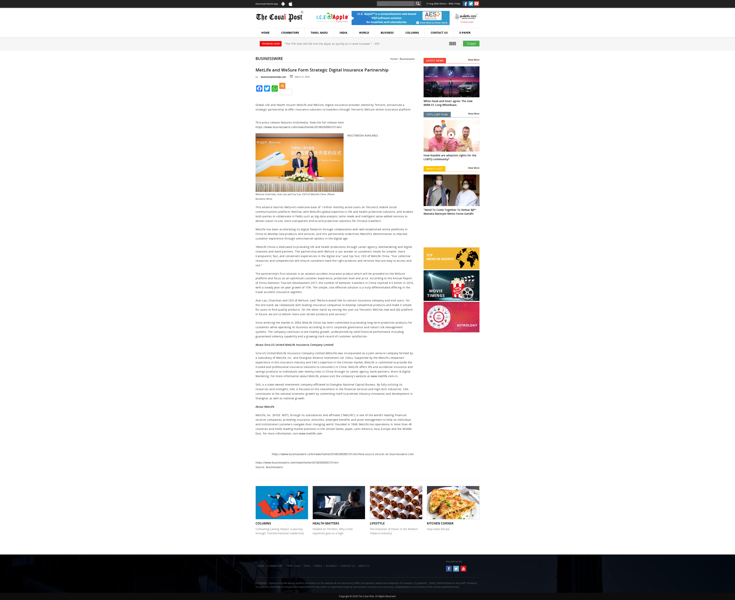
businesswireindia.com (273, 77)
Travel (471, 43)
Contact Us (439, 32)
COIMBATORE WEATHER (452, 233)
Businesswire (407, 59)
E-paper (464, 32)
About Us (364, 566)
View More (473, 59)
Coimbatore (290, 32)
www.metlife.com (310, 433)
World (364, 32)
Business (387, 32)
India (343, 32)
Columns (412, 32)
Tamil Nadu (319, 32)
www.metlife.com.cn (384, 376)
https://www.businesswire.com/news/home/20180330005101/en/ (299, 127)
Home (265, 32)
